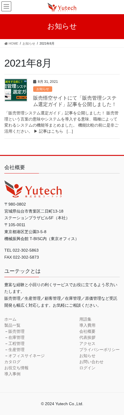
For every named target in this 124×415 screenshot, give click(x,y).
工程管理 (16, 343)
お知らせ (42, 89)
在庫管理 (16, 337)
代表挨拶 (87, 337)
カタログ (12, 361)
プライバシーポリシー (99, 349)
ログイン (87, 367)
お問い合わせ (91, 361)
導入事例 (12, 374)
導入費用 (87, 325)
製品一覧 (12, 325)
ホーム (10, 319)
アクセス (87, 343)
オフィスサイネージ (26, 355)
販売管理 (16, 331)
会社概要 (87, 331)
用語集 (85, 319)
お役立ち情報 (16, 367)
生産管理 (16, 349)
